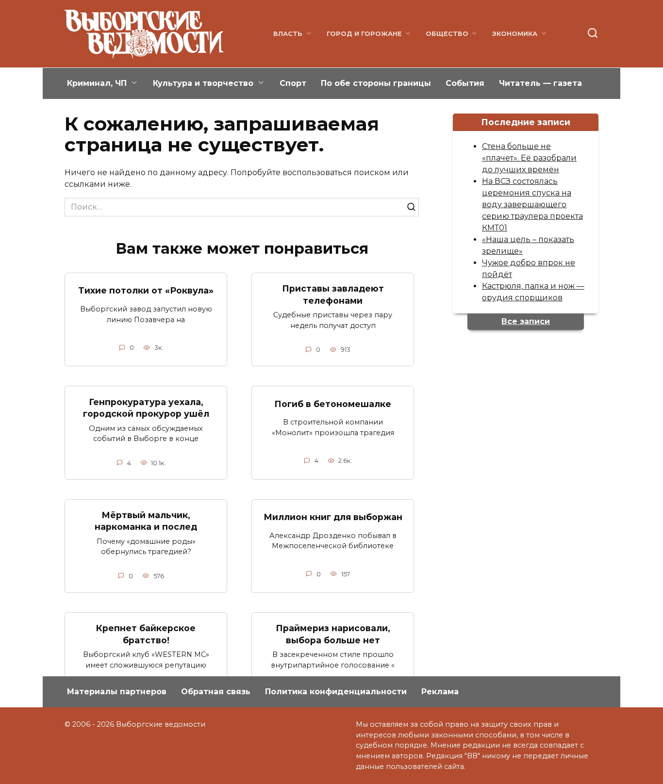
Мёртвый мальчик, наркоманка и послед (146, 521)
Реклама (440, 691)
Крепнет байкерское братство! (146, 634)
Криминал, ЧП (97, 83)
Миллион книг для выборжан (333, 517)
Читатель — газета (540, 83)
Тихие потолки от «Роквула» (146, 290)
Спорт (293, 83)
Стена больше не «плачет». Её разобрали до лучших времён (529, 158)
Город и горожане (364, 33)
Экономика (514, 33)
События (465, 83)
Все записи (525, 321)
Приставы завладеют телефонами (333, 294)
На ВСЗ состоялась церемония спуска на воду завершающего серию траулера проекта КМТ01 (532, 204)
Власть (287, 33)
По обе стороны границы (376, 83)
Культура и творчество (203, 83)
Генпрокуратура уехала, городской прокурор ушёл (146, 407)
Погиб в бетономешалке (332, 403)
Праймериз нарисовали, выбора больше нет (333, 634)
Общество (447, 33)
